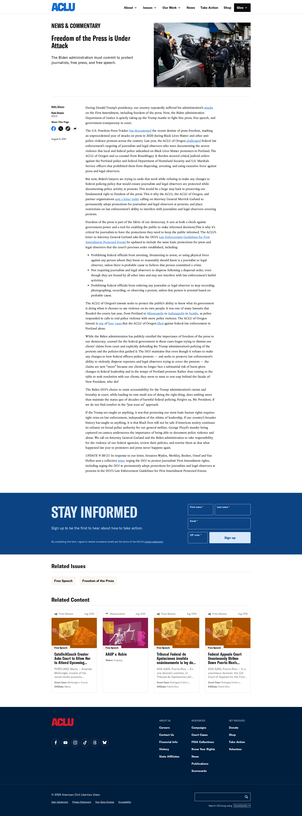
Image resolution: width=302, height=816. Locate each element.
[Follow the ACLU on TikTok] (85, 742)
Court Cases (200, 734)
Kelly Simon (57, 106)
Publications (200, 763)
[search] (246, 797)
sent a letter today (127, 199)
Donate (233, 727)
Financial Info (168, 742)
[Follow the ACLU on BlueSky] (104, 742)
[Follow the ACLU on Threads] (95, 742)
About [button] (129, 7)
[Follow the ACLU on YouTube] (65, 742)
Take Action (209, 7)
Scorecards (199, 770)
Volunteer (235, 749)
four (111, 323)
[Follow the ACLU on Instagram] (75, 742)
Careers (164, 727)
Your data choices (104, 802)
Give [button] (240, 7)
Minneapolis (155, 313)
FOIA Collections (203, 742)
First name (196, 507)
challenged (193, 141)
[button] (68, 129)
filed (160, 323)
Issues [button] (148, 7)
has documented (140, 131)
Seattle (193, 313)
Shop (227, 7)
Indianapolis (176, 313)
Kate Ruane (57, 112)
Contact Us (166, 734)
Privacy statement (81, 802)
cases (119, 323)
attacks (208, 108)
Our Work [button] (170, 7)
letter (121, 461)
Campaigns (199, 727)
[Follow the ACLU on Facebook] (55, 742)
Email (193, 521)
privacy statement (154, 541)
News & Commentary (74, 27)
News (191, 7)
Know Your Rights (203, 749)
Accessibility (124, 802)
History (164, 749)
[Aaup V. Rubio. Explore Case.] (125, 651)
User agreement (59, 802)
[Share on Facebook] (53, 130)
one (101, 323)
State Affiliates (169, 756)
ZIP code (195, 535)
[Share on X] (60, 130)
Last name (222, 507)
